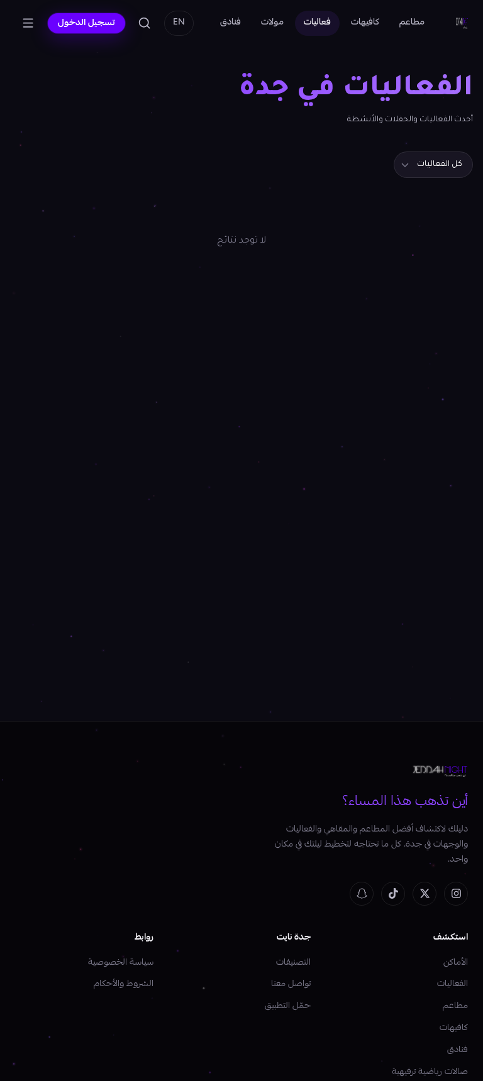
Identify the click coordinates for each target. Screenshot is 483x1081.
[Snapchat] (362, 894)
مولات (272, 23)
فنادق (230, 23)
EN (179, 23)
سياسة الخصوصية (120, 963)
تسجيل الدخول (86, 23)
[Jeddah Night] (462, 23)
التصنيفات (293, 963)
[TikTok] (393, 894)
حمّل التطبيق (288, 1006)
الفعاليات (452, 984)
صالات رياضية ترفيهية (430, 1072)
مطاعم (412, 23)
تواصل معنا (291, 984)
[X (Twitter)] (424, 894)
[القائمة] (28, 23)
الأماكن (455, 963)
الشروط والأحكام (123, 984)
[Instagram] (456, 894)
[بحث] (144, 23)
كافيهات (365, 23)
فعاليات (317, 23)
